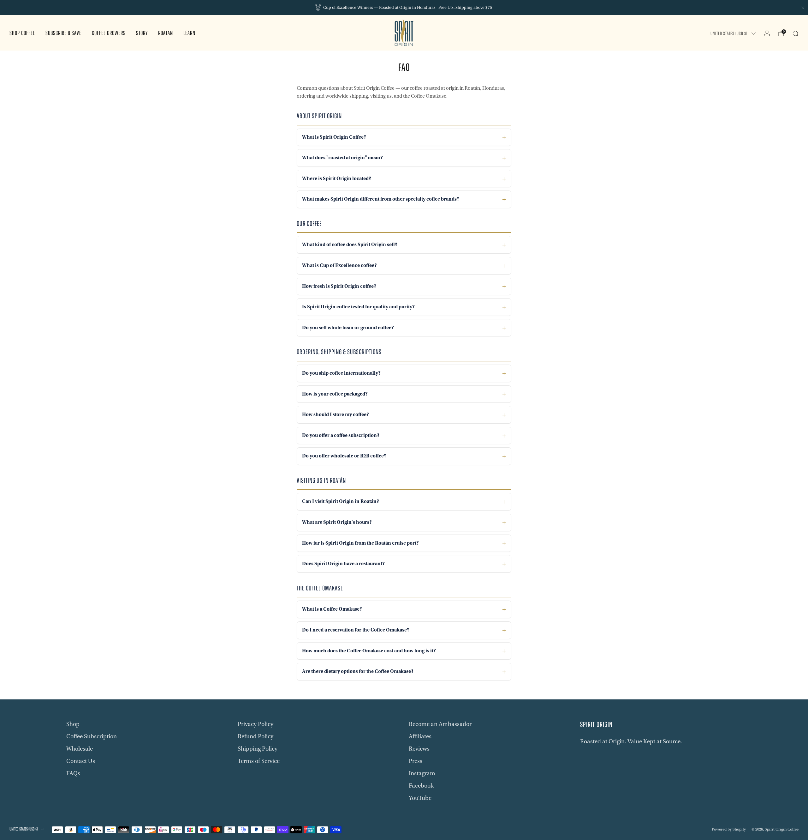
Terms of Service (259, 761)
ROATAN (165, 34)
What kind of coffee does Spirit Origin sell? (349, 244)
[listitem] (404, 7)
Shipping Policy (257, 748)
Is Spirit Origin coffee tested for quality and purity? (358, 307)
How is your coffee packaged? (335, 394)
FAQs (73, 773)
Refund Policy (255, 736)
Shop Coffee (22, 34)
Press (415, 761)
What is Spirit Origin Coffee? (334, 137)
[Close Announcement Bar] (803, 7)
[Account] (767, 33)
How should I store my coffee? (335, 414)
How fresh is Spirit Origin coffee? (339, 286)
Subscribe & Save (63, 34)
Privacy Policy (255, 724)
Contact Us (80, 761)
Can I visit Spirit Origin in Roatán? (340, 501)
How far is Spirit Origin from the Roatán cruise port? (360, 543)
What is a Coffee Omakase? (332, 609)
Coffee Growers (109, 34)
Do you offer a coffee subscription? (340, 435)
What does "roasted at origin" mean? (342, 157)
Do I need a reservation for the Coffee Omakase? (355, 630)
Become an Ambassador (440, 724)
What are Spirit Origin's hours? (337, 522)
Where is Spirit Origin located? (336, 178)
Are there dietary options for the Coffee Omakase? (357, 671)
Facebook (421, 785)
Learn (189, 34)
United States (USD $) (728, 34)
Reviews (419, 748)
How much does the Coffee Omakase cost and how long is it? (369, 651)
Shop (73, 724)
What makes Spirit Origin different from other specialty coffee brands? (380, 199)
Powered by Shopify (729, 829)
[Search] (795, 33)
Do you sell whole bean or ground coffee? (348, 327)
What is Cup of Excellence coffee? (339, 265)
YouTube (420, 798)
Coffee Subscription (91, 736)
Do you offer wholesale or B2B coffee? (344, 456)
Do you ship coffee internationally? (341, 373)
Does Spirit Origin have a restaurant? (343, 563)
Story (142, 34)
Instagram (422, 773)
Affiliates (420, 736)
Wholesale (79, 748)
